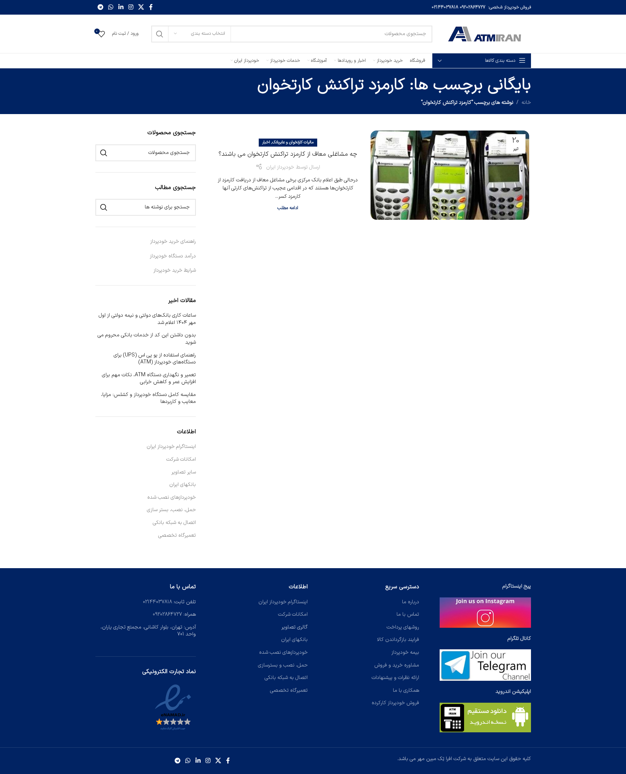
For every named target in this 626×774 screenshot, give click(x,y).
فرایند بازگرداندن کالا (398, 639)
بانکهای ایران (182, 484)
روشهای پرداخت (403, 627)
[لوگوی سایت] (485, 33)
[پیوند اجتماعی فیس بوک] (151, 7)
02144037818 (445, 7)
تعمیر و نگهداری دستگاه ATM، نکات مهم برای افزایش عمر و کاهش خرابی (149, 378)
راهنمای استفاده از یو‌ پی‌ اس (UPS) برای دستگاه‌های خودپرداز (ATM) (155, 359)
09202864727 (472, 7)
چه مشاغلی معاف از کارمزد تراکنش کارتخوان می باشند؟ (288, 154)
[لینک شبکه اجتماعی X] (141, 7)
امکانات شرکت (181, 459)
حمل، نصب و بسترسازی (283, 665)
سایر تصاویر (183, 472)
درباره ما (410, 602)
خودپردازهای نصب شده (171, 497)
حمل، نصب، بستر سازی (171, 510)
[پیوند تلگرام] (100, 7)
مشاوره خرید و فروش (396, 665)
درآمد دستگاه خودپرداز (173, 256)
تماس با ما (408, 614)
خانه (526, 102)
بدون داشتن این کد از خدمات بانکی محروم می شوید (147, 339)
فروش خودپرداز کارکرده (395, 703)
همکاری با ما (406, 690)
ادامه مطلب (287, 207)
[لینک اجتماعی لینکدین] (121, 7)
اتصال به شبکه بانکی (174, 522)
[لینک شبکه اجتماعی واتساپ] (111, 7)
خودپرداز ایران (280, 167)
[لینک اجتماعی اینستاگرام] (131, 7)
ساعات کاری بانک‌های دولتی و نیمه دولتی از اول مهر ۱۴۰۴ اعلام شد (147, 319)
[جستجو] (159, 34)
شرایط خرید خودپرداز (174, 270)
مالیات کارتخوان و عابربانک (293, 142)
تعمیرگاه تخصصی (177, 535)
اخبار (266, 142)
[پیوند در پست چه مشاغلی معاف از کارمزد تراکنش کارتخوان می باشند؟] (450, 175)
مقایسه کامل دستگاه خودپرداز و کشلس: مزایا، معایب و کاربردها (148, 398)
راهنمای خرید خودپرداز (173, 241)
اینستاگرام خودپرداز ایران (171, 446)
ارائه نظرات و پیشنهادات (395, 678)
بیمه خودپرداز (405, 652)
